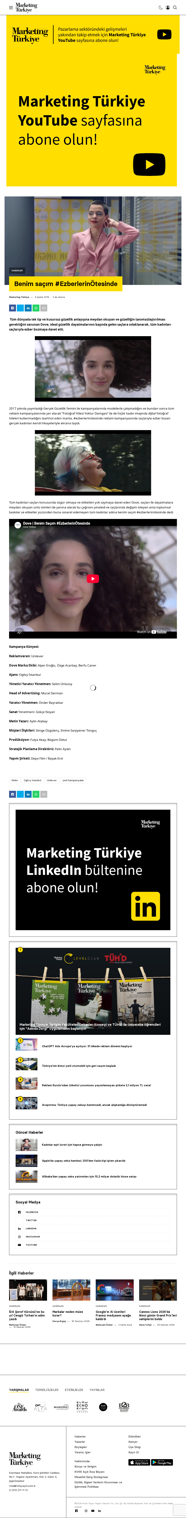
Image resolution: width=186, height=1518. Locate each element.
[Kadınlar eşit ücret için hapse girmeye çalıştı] (26, 1145)
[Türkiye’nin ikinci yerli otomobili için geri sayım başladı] (26, 1064)
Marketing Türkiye (19, 297)
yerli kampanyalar (73, 780)
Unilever (52, 780)
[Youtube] (93, 1511)
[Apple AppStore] (139, 1464)
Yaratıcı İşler (82, 1452)
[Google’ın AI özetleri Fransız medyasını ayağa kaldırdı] (115, 1290)
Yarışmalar (19, 1390)
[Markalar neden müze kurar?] (71, 1290)
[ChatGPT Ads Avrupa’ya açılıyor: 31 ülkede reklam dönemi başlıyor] (26, 1044)
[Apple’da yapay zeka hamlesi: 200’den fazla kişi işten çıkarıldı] (26, 1161)
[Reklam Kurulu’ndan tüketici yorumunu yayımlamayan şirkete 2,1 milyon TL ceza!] (26, 1084)
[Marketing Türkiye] (28, 7)
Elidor (14, 780)
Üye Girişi (134, 1447)
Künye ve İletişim (85, 1466)
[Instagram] (86, 1511)
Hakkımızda (82, 1461)
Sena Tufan (145, 1324)
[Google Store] (162, 1464)
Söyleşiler (80, 1447)
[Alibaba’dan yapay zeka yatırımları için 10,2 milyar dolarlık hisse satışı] (26, 1177)
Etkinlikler (74, 1390)
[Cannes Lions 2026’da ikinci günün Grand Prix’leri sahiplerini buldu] (158, 1290)
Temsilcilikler (46, 1390)
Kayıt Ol (133, 1452)
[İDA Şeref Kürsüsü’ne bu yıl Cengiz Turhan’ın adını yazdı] (28, 1290)
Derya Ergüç (59, 1321)
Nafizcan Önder (17, 1324)
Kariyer (133, 1441)
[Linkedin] (100, 1511)
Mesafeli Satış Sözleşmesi (91, 1477)
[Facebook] (76, 1511)
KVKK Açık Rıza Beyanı (89, 1471)
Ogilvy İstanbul (32, 780)
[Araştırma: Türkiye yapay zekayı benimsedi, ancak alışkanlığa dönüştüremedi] (26, 1103)
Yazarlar (79, 1441)
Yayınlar (97, 1390)
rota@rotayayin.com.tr (22, 1485)
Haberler (17, 271)
